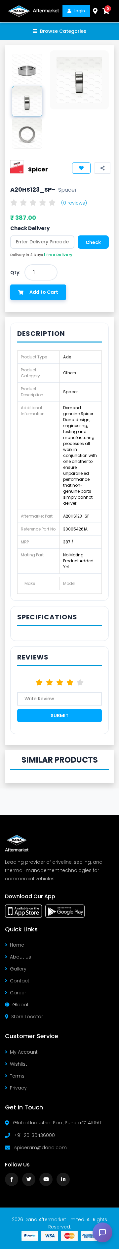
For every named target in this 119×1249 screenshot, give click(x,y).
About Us (20, 957)
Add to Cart (43, 292)
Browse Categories (63, 31)
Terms (17, 1076)
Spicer (38, 169)
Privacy (18, 1088)
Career (18, 992)
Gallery (18, 969)
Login (79, 11)
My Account (24, 1052)
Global (20, 1004)
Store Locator (27, 1016)
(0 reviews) (74, 203)
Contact (19, 980)
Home (17, 945)
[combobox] (41, 272)
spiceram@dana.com (40, 1147)
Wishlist (18, 1064)
